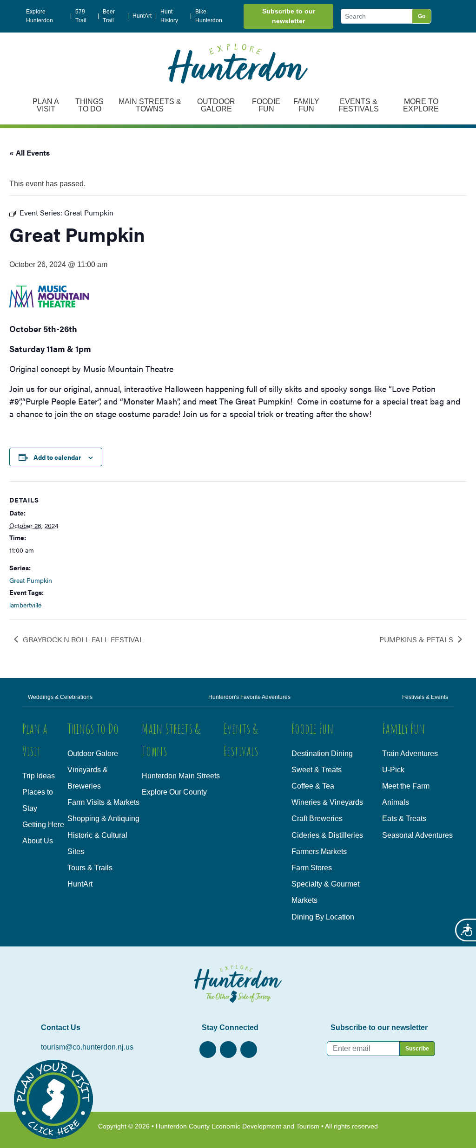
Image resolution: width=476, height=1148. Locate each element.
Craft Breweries (317, 818)
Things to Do (89, 105)
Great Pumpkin (30, 580)
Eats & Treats (404, 818)
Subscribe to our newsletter (288, 16)
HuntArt (142, 16)
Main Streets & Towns (150, 105)
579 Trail (80, 16)
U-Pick (393, 770)
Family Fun (306, 105)
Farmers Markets (319, 851)
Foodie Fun (266, 105)
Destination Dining (322, 753)
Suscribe (417, 1048)
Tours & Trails (89, 868)
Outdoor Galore (216, 105)
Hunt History (169, 16)
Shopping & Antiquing (103, 818)
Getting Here (43, 824)
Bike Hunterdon (208, 16)
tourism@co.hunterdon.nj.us (87, 1047)
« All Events (29, 152)
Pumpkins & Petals (416, 639)
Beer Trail (109, 16)
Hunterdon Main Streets (181, 776)
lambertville (25, 604)
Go (421, 16)
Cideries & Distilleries (327, 835)
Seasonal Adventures (417, 835)
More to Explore (421, 105)
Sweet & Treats (316, 770)
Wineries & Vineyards (327, 802)
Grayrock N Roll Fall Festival (83, 639)
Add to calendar (57, 457)
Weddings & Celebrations (60, 697)
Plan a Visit (46, 105)
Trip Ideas (38, 776)
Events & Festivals (358, 105)
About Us (37, 841)
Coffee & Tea (312, 786)
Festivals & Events (425, 697)
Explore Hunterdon (39, 16)
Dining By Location (322, 917)
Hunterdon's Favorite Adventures (249, 697)
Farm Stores (311, 868)
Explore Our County (174, 792)
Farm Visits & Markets (103, 802)
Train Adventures (410, 753)
